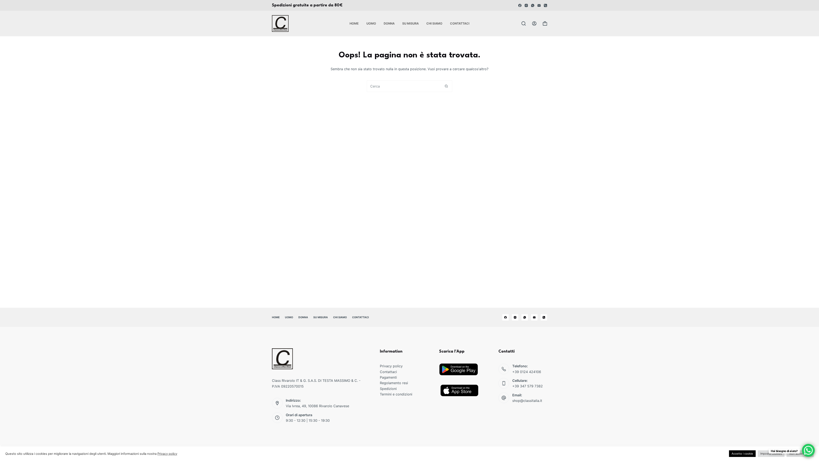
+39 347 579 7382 (527, 386)
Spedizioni (388, 389)
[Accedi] (534, 23)
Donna (389, 23)
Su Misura (410, 23)
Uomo (371, 23)
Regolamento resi (394, 383)
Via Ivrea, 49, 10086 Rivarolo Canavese (317, 406)
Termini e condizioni (396, 394)
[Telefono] (545, 5)
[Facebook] (519, 5)
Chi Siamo (434, 23)
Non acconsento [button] (800, 453)
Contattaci (459, 23)
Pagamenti (388, 377)
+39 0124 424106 (526, 372)
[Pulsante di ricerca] (446, 86)
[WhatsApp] (532, 5)
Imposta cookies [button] (771, 453)
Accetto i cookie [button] (742, 453)
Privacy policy (391, 366)
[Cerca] (523, 23)
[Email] (539, 5)
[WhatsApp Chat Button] (808, 450)
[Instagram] (526, 5)
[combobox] (404, 86)
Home (354, 23)
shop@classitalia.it (527, 400)
